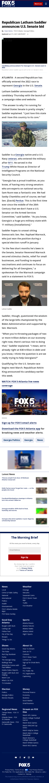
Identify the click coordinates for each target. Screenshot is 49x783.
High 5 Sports (28, 634)
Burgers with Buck (8, 626)
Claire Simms (8, 31)
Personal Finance (29, 692)
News (40, 440)
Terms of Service (26, 570)
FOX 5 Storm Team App (30, 599)
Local (4, 590)
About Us (27, 645)
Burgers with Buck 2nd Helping (10, 674)
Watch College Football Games (31, 719)
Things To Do (7, 640)
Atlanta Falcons (28, 626)
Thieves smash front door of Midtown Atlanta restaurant (15, 479)
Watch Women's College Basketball (29, 739)
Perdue (19, 200)
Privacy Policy (27, 568)
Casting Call (6, 629)
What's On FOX (7, 680)
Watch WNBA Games (30, 743)
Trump (5, 166)
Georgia (17, 85)
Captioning (27, 676)
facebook (20, 757)
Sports (26, 619)
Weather (27, 586)
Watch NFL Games (30, 715)
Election (6, 689)
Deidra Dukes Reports (10, 670)
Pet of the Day (7, 634)
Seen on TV (27, 651)
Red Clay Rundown (9, 654)
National (5, 595)
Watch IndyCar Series (30, 730)
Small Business (28, 703)
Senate (38, 85)
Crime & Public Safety (10, 593)
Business (26, 698)
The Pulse (5, 651)
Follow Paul (6, 631)
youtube (16, 757)
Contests (26, 654)
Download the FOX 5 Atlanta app (21, 428)
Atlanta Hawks (28, 629)
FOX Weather (27, 606)
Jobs (24, 665)
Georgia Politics (29, 31)
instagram (29, 757)
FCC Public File (28, 671)
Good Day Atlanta (7, 621)
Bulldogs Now (7, 662)
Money (26, 689)
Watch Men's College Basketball (30, 734)
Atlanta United (28, 631)
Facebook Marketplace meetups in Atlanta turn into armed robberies (17, 499)
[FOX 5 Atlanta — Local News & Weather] (8, 3)
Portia (4, 657)
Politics (4, 601)
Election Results (7, 698)
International (6, 598)
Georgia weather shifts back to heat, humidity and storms (15, 509)
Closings (26, 590)
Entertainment (7, 606)
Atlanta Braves (28, 623)
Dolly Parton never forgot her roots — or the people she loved (18, 489)
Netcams (26, 593)
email (33, 757)
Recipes (5, 637)
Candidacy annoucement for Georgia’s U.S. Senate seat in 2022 (24, 67)
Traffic (25, 603)
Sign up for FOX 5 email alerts (19, 422)
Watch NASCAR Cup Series (30, 726)
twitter (24, 757)
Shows (5, 645)
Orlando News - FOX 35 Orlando (9, 718)
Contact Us (27, 660)
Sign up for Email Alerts (31, 662)
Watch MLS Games (30, 745)
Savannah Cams (29, 595)
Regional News (9, 709)
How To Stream (28, 649)
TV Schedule (6, 683)
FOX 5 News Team (30, 657)
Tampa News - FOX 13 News (10, 713)
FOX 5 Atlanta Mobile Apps (9, 610)
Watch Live (38, 4)
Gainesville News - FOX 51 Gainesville (10, 723)
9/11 (10, 162)
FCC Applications (29, 673)
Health (4, 604)
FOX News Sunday (8, 614)
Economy (26, 695)
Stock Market (27, 700)
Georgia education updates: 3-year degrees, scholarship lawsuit (18, 520)
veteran (12, 158)
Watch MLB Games (30, 723)
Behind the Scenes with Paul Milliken (10, 666)
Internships (27, 668)
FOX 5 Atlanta (18, 31)
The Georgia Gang (8, 660)
